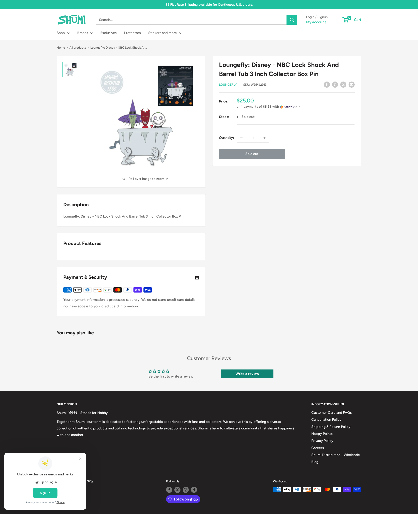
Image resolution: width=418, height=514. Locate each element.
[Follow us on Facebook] (169, 490)
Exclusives (108, 33)
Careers (317, 448)
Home (61, 47)
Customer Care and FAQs (331, 412)
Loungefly (228, 85)
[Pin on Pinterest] (335, 84)
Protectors (132, 33)
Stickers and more (162, 33)
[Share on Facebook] (327, 84)
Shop (61, 33)
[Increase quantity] (264, 137)
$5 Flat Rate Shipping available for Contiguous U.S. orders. (209, 5)
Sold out (251, 154)
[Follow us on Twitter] (177, 490)
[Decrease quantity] (241, 137)
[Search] (292, 20)
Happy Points (321, 434)
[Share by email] (352, 84)
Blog (314, 462)
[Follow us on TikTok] (194, 490)
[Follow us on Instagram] (186, 490)
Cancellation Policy (326, 419)
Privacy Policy (322, 441)
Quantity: (226, 138)
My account (316, 22)
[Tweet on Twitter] (343, 84)
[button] (296, 107)
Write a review (247, 374)
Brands (82, 33)
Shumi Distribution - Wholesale (335, 455)
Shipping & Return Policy (331, 427)
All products (77, 47)
